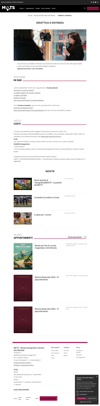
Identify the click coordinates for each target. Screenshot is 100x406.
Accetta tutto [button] (81, 398)
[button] (87, 402)
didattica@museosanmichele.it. (51, 136)
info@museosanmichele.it (22, 363)
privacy (15, 398)
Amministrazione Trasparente (48, 398)
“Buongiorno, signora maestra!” (24, 90)
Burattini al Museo (20, 98)
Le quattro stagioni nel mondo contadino (27, 93)
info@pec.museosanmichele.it (24, 365)
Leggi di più (87, 388)
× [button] (96, 376)
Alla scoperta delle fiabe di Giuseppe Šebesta (28, 100)
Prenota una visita (93, 8)
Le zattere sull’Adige (20, 95)
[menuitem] (22, 8)
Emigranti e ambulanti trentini (23, 108)
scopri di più (17, 161)
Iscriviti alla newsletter (21, 389)
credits (37, 398)
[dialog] (86, 389)
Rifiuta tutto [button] (92, 398)
